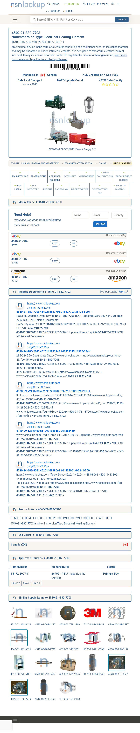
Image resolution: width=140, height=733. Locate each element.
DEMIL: (15, 518)
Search (54, 4)
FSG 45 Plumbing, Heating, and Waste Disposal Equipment (44, 163)
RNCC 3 (16, 583)
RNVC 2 (27, 583)
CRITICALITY (48, 518)
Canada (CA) (106, 163)
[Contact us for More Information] (112, 4)
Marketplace (20, 176)
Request (100, 224)
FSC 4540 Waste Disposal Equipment (85, 163)
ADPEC (103, 518)
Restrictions (38, 176)
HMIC (65, 518)
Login (69, 10)
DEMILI (29, 518)
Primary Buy (111, 573)
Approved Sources (55, 178)
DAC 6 (36, 583)
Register (54, 10)
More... (122, 291)
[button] (69, 241)
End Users (17, 187)
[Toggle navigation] (15, 19)
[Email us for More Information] (118, 4)
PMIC (78, 518)
